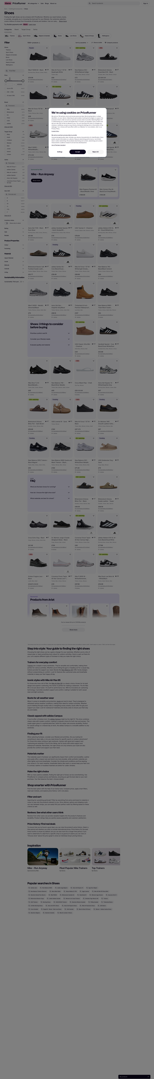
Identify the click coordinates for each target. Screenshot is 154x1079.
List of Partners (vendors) (59, 145)
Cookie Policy (55, 131)
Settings (59, 152)
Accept (77, 152)
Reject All (96, 152)
